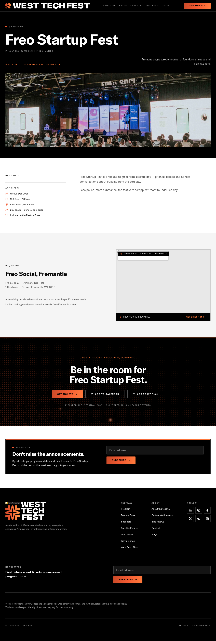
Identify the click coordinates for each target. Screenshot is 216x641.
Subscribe (119, 460)
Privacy (183, 625)
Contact (156, 528)
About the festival (161, 508)
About (166, 5)
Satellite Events (129, 528)
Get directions (195, 317)
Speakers (152, 5)
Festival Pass (128, 515)
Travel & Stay (128, 540)
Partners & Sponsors (162, 515)
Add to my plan (148, 394)
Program (109, 5)
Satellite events (130, 5)
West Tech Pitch (129, 547)
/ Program (16, 26)
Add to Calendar (107, 394)
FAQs (154, 534)
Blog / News (158, 521)
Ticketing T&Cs (201, 625)
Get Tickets (197, 5)
